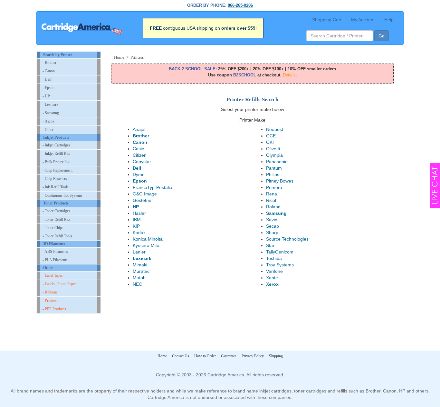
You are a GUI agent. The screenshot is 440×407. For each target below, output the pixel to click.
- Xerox (48, 121)
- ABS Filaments (55, 251)
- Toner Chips (53, 227)
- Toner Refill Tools (57, 236)
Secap (272, 226)
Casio (138, 148)
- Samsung (51, 113)
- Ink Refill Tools (56, 187)
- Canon (49, 71)
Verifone (274, 271)
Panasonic (276, 161)
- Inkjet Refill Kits (56, 153)
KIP (136, 226)
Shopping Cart (326, 19)
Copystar (142, 161)
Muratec (141, 271)
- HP (46, 96)
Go (381, 35)
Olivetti (273, 148)
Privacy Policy (253, 356)
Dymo (139, 174)
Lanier (139, 251)
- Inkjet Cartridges (56, 145)
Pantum (274, 168)
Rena (271, 193)
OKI (270, 142)
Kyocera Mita (146, 245)
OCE (271, 135)
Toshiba (274, 258)
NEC (137, 284)
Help (389, 19)
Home (119, 57)
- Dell (47, 79)
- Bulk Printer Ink (56, 162)
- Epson (48, 87)
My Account (363, 19)
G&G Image (145, 193)
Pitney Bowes (279, 181)
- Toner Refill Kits (56, 219)
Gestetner (143, 200)
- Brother (49, 62)
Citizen (140, 155)
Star (270, 245)
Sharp (272, 232)
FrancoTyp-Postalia (152, 187)
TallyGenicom (279, 251)
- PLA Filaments (55, 260)
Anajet (139, 129)
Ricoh (272, 200)
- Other (48, 129)
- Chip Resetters (55, 178)
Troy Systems (280, 264)
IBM (137, 219)
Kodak (139, 232)
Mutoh (139, 277)
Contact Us (180, 356)
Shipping (276, 356)
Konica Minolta (148, 239)
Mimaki (140, 264)
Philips (272, 174)
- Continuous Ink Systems (62, 195)
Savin (271, 219)
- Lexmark (50, 104)
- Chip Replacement (57, 170)
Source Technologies (287, 239)
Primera (274, 187)
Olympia (274, 155)
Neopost (274, 129)
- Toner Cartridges (56, 211)
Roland (273, 206)
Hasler (139, 213)
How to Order (205, 356)
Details (289, 75)
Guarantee (228, 356)
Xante (272, 277)
